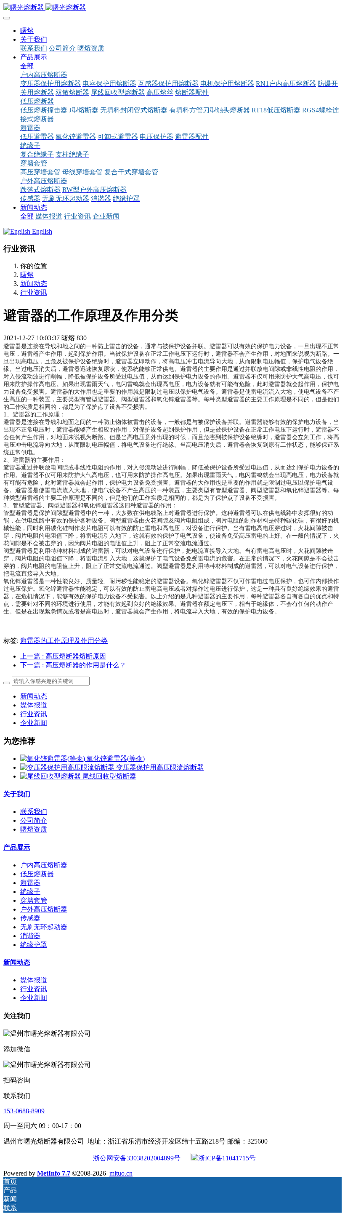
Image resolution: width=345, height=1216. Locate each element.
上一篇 (63, 656)
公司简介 (33, 820)
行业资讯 (33, 292)
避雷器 (30, 882)
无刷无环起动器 (43, 927)
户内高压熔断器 (43, 865)
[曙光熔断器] (172, 7)
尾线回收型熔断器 (109, 776)
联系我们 (33, 811)
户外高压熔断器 (43, 909)
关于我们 (16, 793)
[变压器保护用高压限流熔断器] (68, 767)
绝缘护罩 (33, 944)
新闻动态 (33, 283)
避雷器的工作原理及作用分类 (64, 640)
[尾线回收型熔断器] (51, 776)
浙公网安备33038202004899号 (136, 1158)
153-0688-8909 (24, 1111)
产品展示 (16, 847)
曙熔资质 (33, 829)
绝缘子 (30, 891)
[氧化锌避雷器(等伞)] (53, 758)
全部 (27, 65)
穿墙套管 (33, 900)
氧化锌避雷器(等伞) (116, 758)
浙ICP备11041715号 (227, 1158)
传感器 (30, 918)
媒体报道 (33, 705)
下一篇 (73, 665)
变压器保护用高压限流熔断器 (160, 767)
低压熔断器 (37, 873)
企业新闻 (33, 722)
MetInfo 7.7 (53, 1173)
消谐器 (30, 935)
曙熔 (27, 30)
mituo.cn (121, 1173)
